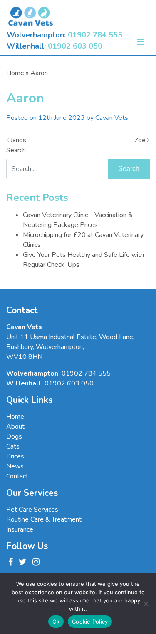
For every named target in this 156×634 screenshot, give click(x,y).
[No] (145, 604)
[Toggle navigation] (140, 41)
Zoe (140, 140)
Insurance (19, 529)
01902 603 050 (75, 46)
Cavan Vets (111, 117)
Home (15, 73)
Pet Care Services (32, 509)
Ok (56, 621)
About (15, 426)
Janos (17, 140)
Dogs (14, 436)
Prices (15, 456)
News (15, 466)
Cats (13, 446)
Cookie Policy (90, 621)
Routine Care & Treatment (44, 519)
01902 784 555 (95, 35)
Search (16, 150)
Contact (17, 476)
